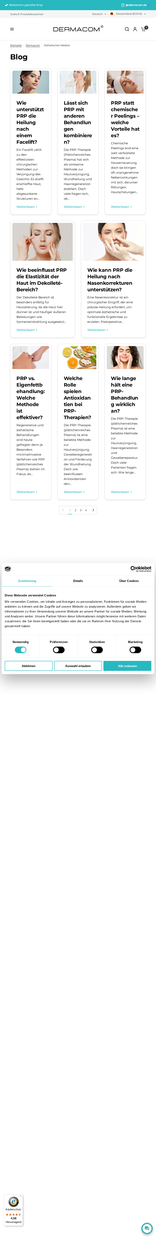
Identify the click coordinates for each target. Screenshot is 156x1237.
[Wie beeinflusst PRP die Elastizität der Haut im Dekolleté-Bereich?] (42, 242)
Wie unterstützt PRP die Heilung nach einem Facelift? (30, 122)
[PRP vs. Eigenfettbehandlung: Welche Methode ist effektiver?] (30, 357)
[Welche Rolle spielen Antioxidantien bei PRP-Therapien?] (78, 357)
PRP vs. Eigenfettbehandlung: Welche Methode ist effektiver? (30, 397)
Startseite (16, 45)
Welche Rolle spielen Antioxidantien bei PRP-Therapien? (77, 397)
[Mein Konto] (135, 29)
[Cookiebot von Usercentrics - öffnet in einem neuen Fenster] (133, 569)
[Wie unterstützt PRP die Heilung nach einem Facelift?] (30, 82)
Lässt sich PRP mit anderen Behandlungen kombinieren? (78, 122)
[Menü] (20, 1196)
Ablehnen (28, 666)
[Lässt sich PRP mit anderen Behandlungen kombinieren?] (78, 82)
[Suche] (127, 29)
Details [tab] (78, 580)
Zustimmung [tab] (27, 580)
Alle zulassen (127, 666)
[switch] (59, 649)
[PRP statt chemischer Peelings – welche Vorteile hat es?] (125, 82)
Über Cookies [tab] (129, 580)
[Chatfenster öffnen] (147, 1228)
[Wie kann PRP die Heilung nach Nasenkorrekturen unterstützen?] (113, 242)
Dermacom (33, 45)
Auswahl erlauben (78, 666)
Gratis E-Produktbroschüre (26, 14)
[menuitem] (27, 14)
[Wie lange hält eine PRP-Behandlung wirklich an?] (125, 357)
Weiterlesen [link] (25, 206)
